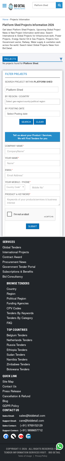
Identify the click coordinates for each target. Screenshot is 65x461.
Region (11, 293)
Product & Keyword (17, 194)
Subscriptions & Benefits (17, 271)
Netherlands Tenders (19, 340)
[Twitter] (13, 436)
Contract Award (12, 257)
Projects (10, 59)
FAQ (9, 323)
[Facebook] (5, 436)
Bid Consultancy (12, 276)
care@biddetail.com (31, 420)
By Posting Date (14, 108)
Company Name (14, 145)
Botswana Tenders (18, 369)
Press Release (11, 391)
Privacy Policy (41, 456)
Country (11, 289)
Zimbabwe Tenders (18, 364)
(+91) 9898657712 (31, 430)
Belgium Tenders (17, 335)
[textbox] (33, 101)
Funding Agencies (18, 303)
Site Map (8, 381)
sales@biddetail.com (32, 415)
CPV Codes (14, 308)
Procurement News (14, 262)
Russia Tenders (16, 345)
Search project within (28, 81)
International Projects (15, 252)
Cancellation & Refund (16, 396)
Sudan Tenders (16, 354)
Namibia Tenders (17, 359)
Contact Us (9, 386)
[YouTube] (20, 436)
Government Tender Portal (18, 266)
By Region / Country (17, 96)
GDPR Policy (10, 406)
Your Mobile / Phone (17, 182)
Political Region (16, 298)
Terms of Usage (25, 456)
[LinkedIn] (28, 436)
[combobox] (32, 101)
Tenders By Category (20, 318)
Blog (5, 401)
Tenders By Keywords (20, 313)
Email (8, 169)
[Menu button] (5, 5)
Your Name (12, 157)
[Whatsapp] (60, 446)
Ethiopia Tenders (17, 350)
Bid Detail (54, 452)
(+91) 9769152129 (31, 425)
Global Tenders (11, 247)
